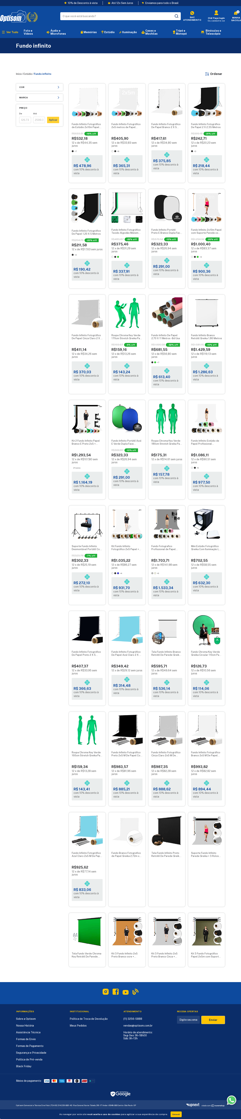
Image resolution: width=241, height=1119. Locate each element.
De (20, 113)
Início (19, 74)
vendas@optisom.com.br (138, 1025)
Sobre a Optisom (26, 1018)
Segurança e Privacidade (31, 1052)
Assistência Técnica (28, 1032)
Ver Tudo (12, 32)
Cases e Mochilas (151, 32)
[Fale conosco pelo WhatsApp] (231, 1100)
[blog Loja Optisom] (135, 992)
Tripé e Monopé (181, 32)
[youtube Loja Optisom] (125, 994)
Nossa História (25, 1025)
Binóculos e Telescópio (213, 32)
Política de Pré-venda (29, 1059)
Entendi (176, 1114)
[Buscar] (176, 16)
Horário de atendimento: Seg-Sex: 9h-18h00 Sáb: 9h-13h (138, 1035)
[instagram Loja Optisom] (105, 992)
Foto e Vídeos (28, 32)
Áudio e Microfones (58, 32)
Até (35, 113)
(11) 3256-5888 (132, 1018)
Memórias (90, 32)
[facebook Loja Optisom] (115, 992)
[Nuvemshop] (193, 1106)
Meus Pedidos (78, 1025)
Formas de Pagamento (29, 1045)
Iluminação (129, 32)
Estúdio (109, 32)
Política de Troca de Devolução (89, 1018)
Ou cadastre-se (216, 20)
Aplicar (53, 119)
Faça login (219, 18)
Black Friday (23, 1066)
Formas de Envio (26, 1039)
